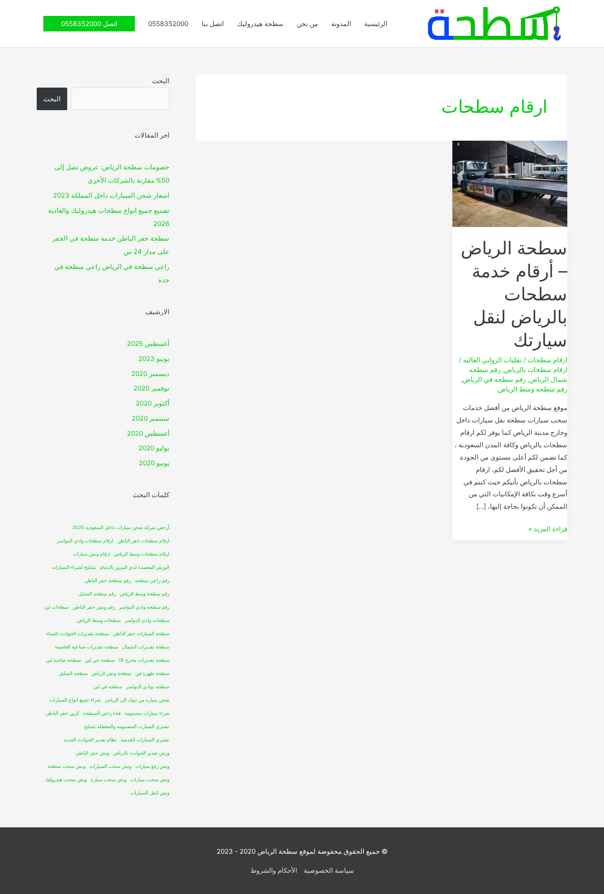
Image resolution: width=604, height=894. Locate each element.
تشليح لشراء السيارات (74, 567)
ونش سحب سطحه (66, 766)
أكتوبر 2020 (152, 403)
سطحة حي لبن (100, 660)
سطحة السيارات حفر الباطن (141, 634)
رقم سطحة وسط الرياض (144, 594)
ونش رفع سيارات (152, 766)
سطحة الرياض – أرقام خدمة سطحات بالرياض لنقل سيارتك (514, 294)
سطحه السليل (73, 673)
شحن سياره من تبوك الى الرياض (137, 700)
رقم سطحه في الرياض (494, 379)
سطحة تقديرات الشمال (145, 647)
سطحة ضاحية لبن (63, 660)
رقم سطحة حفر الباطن (107, 580)
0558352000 (168, 23)
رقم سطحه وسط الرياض (532, 389)
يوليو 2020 (153, 448)
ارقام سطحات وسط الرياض (141, 554)
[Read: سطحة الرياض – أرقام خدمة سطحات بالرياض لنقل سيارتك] (509, 183)
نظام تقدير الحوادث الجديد (90, 740)
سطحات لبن (56, 607)
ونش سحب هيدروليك (66, 780)
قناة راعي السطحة (102, 713)
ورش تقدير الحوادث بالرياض (141, 753)
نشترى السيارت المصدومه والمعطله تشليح (126, 726)
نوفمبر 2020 (151, 388)
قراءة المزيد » (547, 528)
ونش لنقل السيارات (149, 793)
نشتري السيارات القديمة (145, 740)
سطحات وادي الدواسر (147, 620)
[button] (89, 23)
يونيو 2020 (154, 463)
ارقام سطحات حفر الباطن (143, 541)
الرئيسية (375, 23)
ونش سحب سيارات (149, 780)
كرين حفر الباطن (62, 713)
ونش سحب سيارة (108, 780)
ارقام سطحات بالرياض (535, 369)
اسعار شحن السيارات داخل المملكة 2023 (111, 195)
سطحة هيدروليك (260, 23)
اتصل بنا (213, 23)
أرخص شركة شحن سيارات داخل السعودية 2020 (121, 527)
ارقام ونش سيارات (91, 554)
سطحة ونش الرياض (111, 673)
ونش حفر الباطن (92, 753)
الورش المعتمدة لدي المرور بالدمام (134, 567)
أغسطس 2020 (148, 433)
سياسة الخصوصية (329, 870)
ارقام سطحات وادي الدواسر (85, 541)
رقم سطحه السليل (97, 594)
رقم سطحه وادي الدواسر (144, 607)
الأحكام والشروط (273, 870)
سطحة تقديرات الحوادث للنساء (77, 634)
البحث (160, 81)
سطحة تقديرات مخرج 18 (144, 660)
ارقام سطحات (547, 360)
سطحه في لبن (107, 687)
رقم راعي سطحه (152, 580)
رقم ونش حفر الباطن (94, 607)
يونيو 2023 (153, 358)
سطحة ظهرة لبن (152, 673)
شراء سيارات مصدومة (147, 713)
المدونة (341, 23)
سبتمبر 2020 (150, 418)
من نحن (307, 23)
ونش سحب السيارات (110, 766)
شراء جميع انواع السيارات (75, 700)
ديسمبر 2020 (150, 373)
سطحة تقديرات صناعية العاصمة (86, 647)
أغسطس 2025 (148, 343)
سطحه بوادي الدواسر (147, 687)
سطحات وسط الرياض (99, 620)
